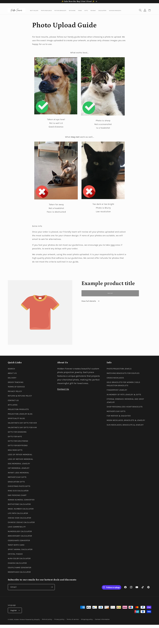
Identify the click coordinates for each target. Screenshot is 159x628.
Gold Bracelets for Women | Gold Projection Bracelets (123, 384)
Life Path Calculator (18, 513)
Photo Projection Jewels (119, 369)
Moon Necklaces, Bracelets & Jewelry (126, 420)
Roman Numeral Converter (21, 500)
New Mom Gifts (15, 450)
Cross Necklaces (115, 378)
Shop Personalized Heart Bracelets (125, 407)
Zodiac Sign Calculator (19, 518)
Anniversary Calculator (20, 536)
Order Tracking (15, 382)
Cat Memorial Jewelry (19, 468)
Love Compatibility (17, 527)
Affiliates (13, 405)
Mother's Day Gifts (17, 477)
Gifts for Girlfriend (18, 441)
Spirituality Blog (16, 418)
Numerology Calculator (20, 531)
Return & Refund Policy (20, 396)
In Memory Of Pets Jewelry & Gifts (124, 395)
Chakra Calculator (17, 563)
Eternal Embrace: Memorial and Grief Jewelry (125, 400)
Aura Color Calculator (19, 558)
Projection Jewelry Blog (20, 414)
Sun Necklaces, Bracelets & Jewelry (125, 425)
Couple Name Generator (19, 568)
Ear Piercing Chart (17, 495)
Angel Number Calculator (21, 509)
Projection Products (18, 409)
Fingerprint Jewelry (117, 390)
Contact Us (13, 400)
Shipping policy (87, 619)
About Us (12, 373)
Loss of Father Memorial (20, 455)
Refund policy (47, 619)
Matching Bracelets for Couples (123, 373)
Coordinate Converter (19, 540)
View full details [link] (88, 301)
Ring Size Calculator (18, 491)
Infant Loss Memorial (18, 473)
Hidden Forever (19, 619)
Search (11, 369)
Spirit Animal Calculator (20, 550)
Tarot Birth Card (16, 545)
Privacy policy (59, 619)
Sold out (110, 293)
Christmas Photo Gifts (19, 486)
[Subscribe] (52, 587)
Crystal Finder (15, 554)
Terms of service (73, 619)
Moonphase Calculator (19, 572)
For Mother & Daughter (119, 416)
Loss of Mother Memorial (20, 459)
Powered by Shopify (32, 619)
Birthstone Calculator (19, 504)
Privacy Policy (15, 391)
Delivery (12, 378)
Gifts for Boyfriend (18, 446)
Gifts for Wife (15, 437)
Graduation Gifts (16, 482)
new (113, 245)
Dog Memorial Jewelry (19, 464)
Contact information (102, 619)
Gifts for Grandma (17, 432)
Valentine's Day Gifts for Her (22, 423)
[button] (140, 10)
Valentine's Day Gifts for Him (22, 427)
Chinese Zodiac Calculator (21, 522)
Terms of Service (16, 387)
